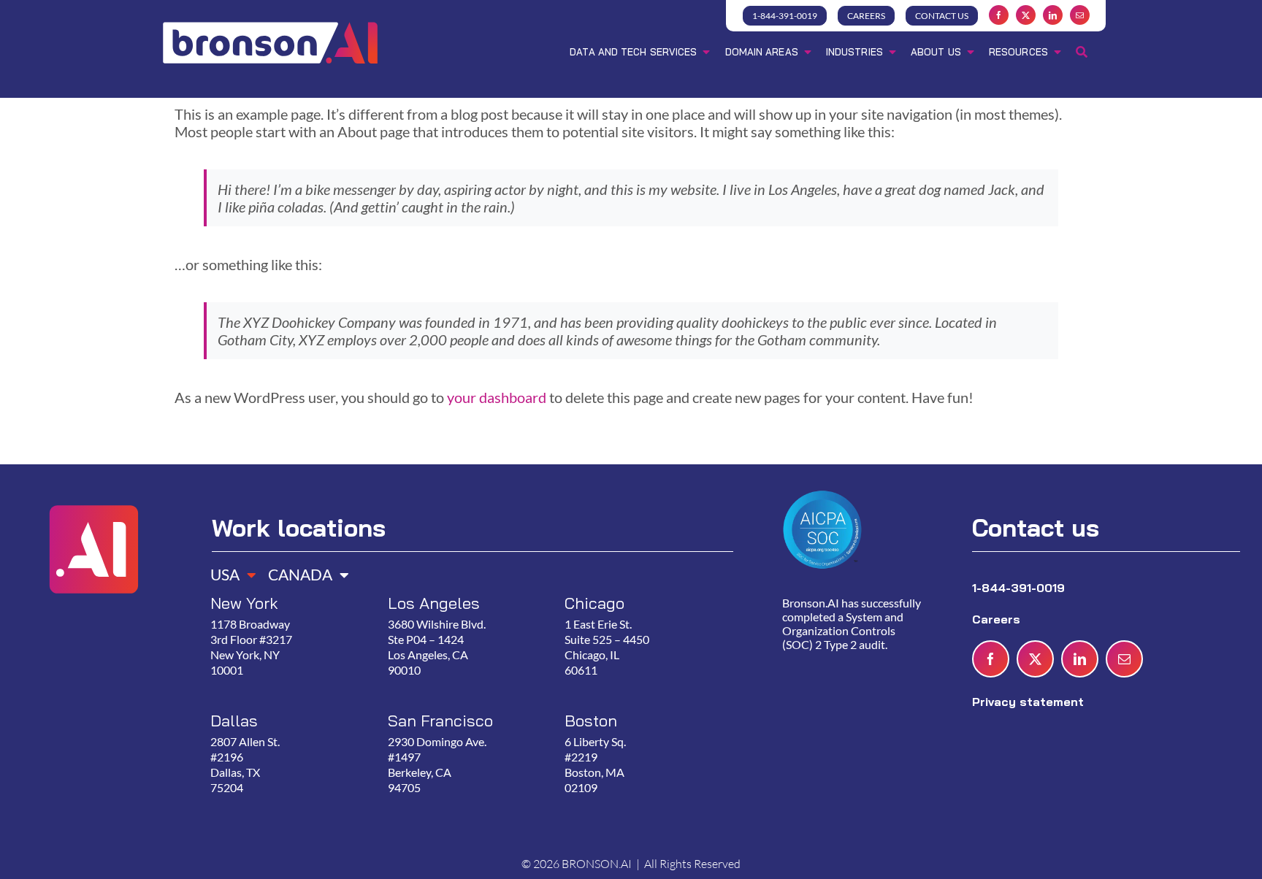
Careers (998, 619)
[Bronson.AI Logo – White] (270, 24)
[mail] (1080, 15)
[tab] (227, 570)
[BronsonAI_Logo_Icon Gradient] (93, 486)
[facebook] (999, 15)
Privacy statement (1028, 701)
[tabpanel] (466, 711)
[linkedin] (1053, 15)
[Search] (1081, 53)
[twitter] (1026, 15)
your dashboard (496, 397)
